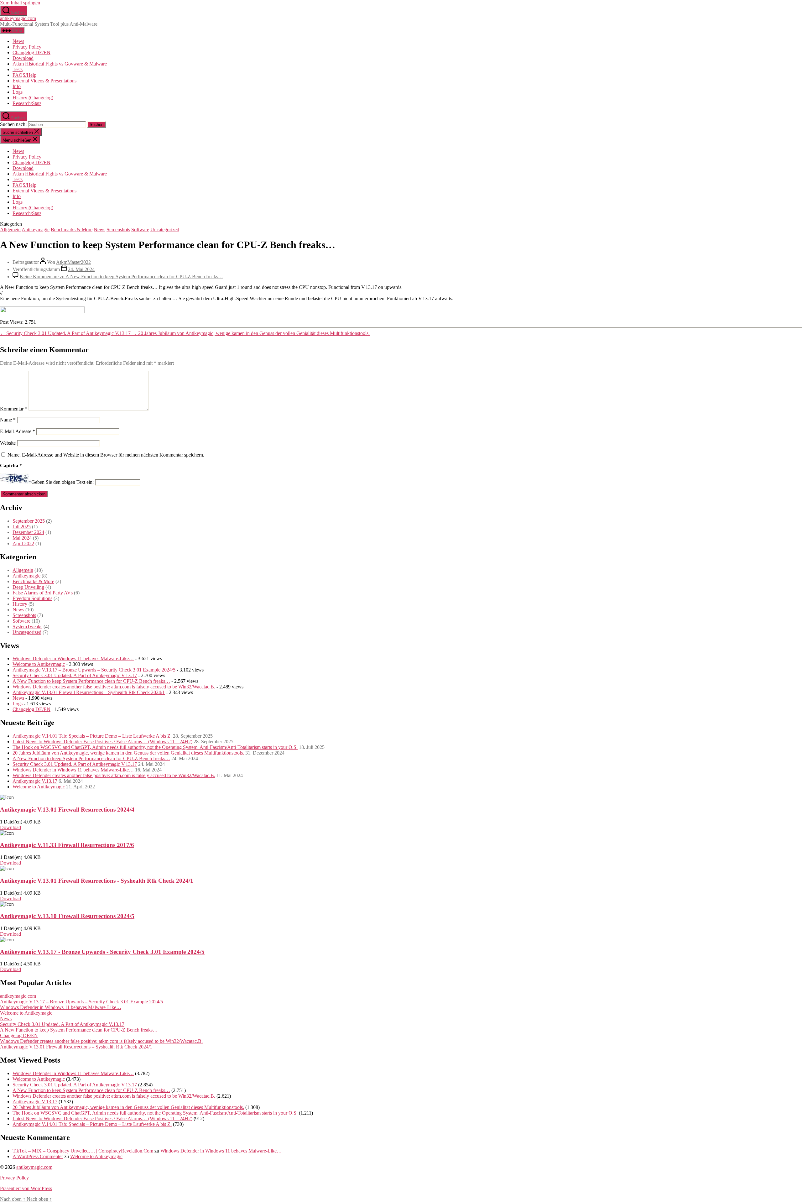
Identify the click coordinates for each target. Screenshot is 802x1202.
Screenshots (118, 229)
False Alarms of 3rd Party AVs (43, 592)
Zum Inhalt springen (20, 2)
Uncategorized (164, 229)
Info (17, 86)
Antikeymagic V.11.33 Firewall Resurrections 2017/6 (67, 845)
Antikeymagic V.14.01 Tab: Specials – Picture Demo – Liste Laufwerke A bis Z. (92, 736)
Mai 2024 (22, 538)
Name (8, 419)
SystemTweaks (27, 626)
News (18, 41)
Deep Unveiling (28, 587)
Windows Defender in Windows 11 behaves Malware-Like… (73, 658)
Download (23, 58)
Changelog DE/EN (31, 52)
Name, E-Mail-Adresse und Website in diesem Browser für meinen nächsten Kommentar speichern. (106, 454)
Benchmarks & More (71, 229)
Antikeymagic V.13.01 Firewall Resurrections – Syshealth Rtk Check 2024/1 (89, 692)
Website (8, 443)
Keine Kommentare (121, 276)
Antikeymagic (35, 229)
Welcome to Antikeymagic (39, 664)
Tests (18, 69)
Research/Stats (27, 103)
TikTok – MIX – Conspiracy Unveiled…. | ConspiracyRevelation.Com (83, 1150)
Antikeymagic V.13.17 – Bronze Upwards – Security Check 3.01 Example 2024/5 (94, 669)
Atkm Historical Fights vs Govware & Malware (60, 63)
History (20, 604)
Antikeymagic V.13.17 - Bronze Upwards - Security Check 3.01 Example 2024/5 (102, 952)
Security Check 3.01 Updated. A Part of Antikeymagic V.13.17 (75, 675)
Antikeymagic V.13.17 (35, 781)
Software (140, 229)
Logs (18, 92)
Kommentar (13, 408)
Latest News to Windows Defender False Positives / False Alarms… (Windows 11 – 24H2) (102, 741)
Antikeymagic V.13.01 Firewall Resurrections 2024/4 (67, 809)
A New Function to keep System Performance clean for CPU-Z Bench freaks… (91, 681)
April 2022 (23, 543)
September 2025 (29, 521)
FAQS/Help (24, 75)
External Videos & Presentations (44, 80)
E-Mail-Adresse (17, 431)
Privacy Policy (27, 47)
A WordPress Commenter (38, 1156)
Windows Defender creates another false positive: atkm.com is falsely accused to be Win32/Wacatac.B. (114, 686)
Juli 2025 (22, 526)
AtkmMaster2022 (73, 262)
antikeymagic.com (18, 18)
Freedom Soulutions (32, 598)
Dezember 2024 (28, 532)
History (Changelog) (33, 97)
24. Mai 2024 (81, 269)
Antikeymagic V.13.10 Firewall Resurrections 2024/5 (67, 916)
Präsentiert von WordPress (26, 1188)
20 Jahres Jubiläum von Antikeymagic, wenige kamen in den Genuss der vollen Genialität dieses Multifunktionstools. (128, 752)
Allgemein (10, 229)
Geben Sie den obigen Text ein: (62, 482)
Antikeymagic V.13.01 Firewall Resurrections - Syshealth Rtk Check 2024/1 (96, 880)
